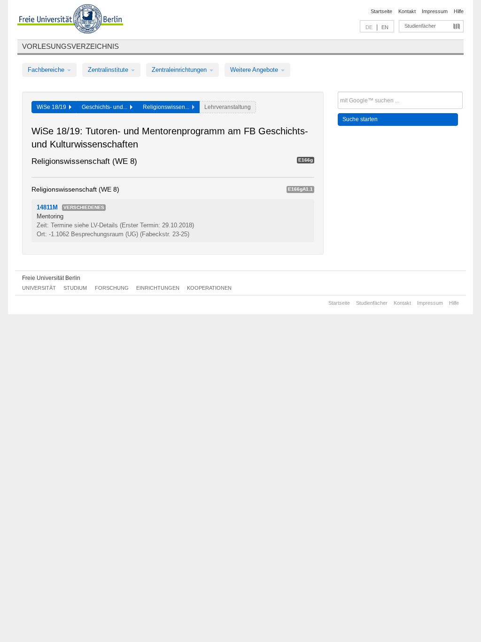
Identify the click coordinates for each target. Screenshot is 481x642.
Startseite (381, 11)
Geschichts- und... (106, 107)
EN (384, 27)
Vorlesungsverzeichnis (70, 46)
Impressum (435, 11)
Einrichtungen (157, 288)
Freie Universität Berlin (51, 278)
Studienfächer (420, 26)
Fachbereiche (47, 69)
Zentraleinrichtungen (180, 69)
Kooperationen (209, 288)
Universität (39, 288)
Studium (75, 288)
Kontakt (407, 11)
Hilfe (459, 11)
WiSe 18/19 (53, 107)
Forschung (112, 288)
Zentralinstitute (109, 69)
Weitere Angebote (255, 69)
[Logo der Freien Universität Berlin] (70, 20)
